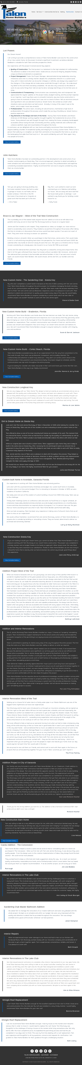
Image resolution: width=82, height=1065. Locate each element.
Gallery (62, 12)
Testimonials (70, 12)
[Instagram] (76, 2)
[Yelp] (80, 2)
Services (39, 12)
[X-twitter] (73, 2)
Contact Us (78, 12)
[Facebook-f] (71, 2)
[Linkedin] (78, 2)
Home (33, 12)
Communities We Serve (52, 12)
